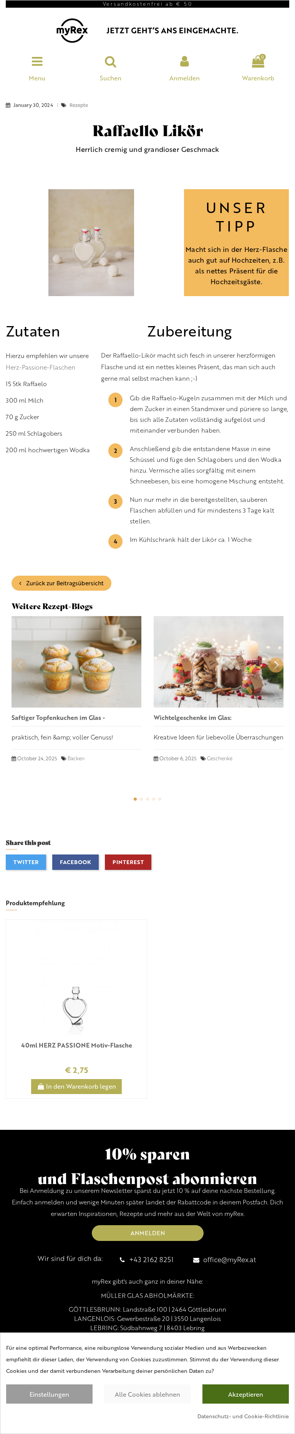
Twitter (25, 862)
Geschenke (219, 758)
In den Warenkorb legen (81, 1086)
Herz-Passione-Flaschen (40, 367)
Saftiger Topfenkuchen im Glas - (58, 717)
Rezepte (79, 105)
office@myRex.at (229, 1259)
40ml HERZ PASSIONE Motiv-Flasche (76, 1045)
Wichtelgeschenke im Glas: (193, 717)
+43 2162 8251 (151, 1259)
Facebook (75, 862)
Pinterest (128, 862)
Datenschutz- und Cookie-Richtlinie (243, 1416)
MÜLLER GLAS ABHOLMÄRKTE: (147, 1295)
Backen (76, 758)
